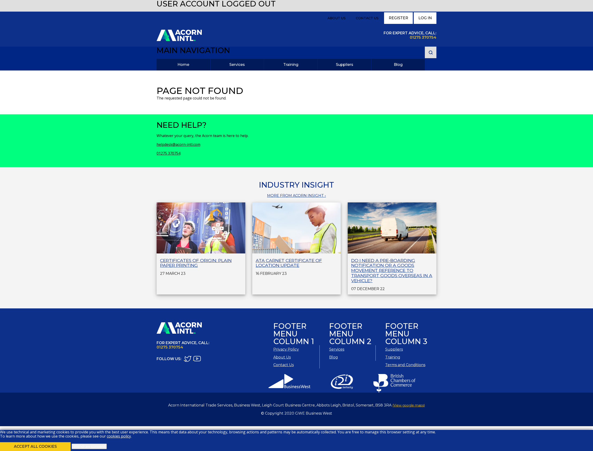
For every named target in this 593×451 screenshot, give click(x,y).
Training (290, 64)
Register (398, 18)
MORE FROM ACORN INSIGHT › (296, 195)
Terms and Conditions (405, 365)
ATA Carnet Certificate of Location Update (289, 263)
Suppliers (344, 64)
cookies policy (119, 436)
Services (237, 64)
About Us (337, 18)
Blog (398, 64)
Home (183, 64)
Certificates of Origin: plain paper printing (196, 263)
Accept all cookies (35, 446)
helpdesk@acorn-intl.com (178, 144)
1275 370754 (424, 37)
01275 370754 (168, 153)
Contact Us (367, 18)
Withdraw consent (89, 446)
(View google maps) (408, 405)
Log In (425, 18)
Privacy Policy (286, 349)
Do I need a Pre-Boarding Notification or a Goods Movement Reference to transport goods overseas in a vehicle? (391, 270)
